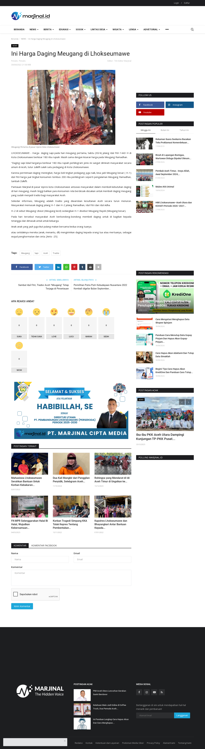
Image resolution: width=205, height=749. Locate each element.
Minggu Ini (146, 130)
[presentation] (182, 402)
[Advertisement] (165, 68)
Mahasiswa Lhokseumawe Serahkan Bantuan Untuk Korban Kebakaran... (26, 481)
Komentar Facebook (44, 545)
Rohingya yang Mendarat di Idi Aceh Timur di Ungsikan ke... (112, 479)
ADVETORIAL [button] (151, 29)
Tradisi (56, 253)
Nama (14, 553)
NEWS (23, 39)
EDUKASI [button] (64, 29)
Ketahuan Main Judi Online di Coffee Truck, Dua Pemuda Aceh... (109, 707)
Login (176, 3)
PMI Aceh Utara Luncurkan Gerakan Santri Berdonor (109, 693)
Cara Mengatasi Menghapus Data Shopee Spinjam (172, 321)
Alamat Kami (169, 742)
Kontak (89, 742)
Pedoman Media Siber (133, 742)
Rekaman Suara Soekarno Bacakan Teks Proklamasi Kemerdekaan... (173, 141)
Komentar (20, 545)
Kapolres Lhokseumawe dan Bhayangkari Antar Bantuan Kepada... (110, 524)
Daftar (187, 3)
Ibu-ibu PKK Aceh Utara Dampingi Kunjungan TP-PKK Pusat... (160, 437)
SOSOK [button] (80, 29)
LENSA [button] (133, 29)
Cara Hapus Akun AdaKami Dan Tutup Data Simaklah (175, 355)
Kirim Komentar (22, 606)
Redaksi (79, 742)
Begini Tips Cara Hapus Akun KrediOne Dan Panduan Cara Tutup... (174, 371)
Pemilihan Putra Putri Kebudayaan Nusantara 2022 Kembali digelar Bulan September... (100, 287)
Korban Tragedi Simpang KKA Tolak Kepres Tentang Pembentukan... (70, 524)
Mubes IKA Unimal (165, 186)
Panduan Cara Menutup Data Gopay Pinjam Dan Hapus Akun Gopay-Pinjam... (174, 338)
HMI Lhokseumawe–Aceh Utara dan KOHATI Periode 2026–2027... (174, 204)
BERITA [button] (48, 29)
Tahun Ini (184, 130)
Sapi (36, 253)
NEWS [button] (33, 29)
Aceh (45, 253)
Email (77, 553)
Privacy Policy (153, 742)
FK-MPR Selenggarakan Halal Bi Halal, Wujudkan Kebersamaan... (29, 524)
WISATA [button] (117, 29)
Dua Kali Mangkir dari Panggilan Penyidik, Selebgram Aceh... (71, 479)
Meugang (25, 253)
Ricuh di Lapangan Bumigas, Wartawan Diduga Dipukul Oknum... (173, 157)
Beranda (19, 29)
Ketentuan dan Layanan (107, 742)
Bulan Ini (165, 130)
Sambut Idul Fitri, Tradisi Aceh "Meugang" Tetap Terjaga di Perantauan (43, 287)
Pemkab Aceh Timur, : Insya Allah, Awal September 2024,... (173, 172)
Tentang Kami (184, 742)
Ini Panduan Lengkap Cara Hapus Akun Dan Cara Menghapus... (111, 721)
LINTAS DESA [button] (98, 29)
